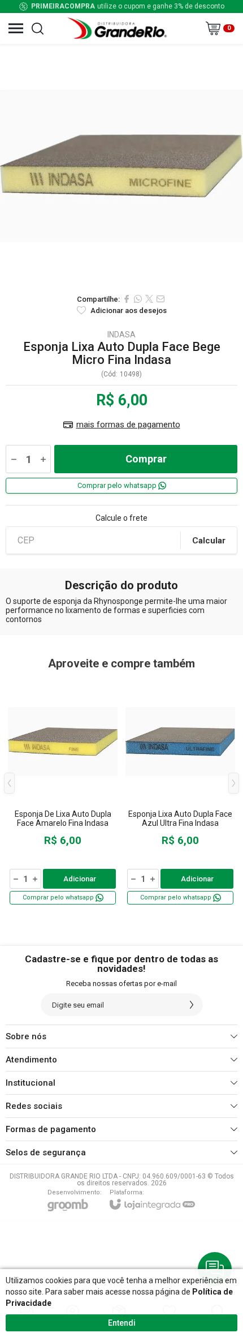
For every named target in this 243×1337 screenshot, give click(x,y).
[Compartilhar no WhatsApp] (138, 299)
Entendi (122, 1322)
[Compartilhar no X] (149, 299)
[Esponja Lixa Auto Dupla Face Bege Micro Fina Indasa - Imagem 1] (121, 166)
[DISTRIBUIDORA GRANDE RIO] (118, 28)
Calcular (208, 540)
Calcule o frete (121, 518)
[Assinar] (191, 1004)
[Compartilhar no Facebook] (127, 299)
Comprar (146, 459)
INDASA (121, 334)
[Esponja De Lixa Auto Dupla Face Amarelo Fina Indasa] (62, 791)
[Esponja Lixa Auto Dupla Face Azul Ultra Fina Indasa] (180, 791)
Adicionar (79, 879)
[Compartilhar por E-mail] (160, 299)
